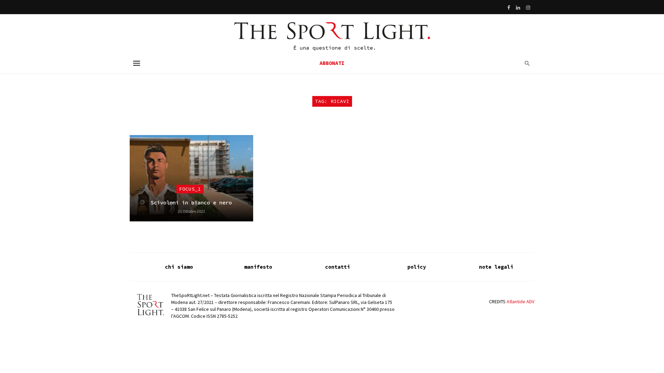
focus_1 (190, 189)
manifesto (258, 267)
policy (416, 267)
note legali (496, 267)
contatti (337, 267)
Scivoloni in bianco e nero (191, 202)
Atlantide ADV (520, 301)
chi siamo (179, 267)
